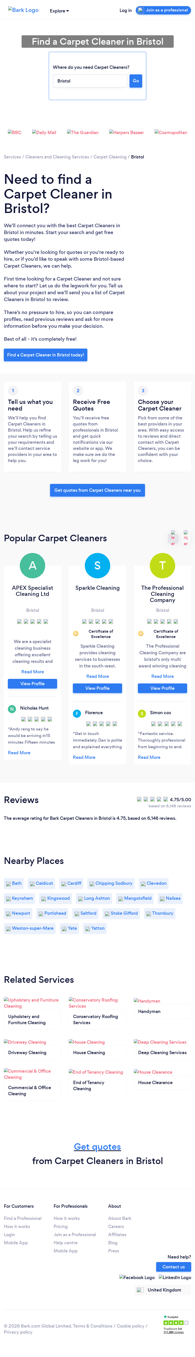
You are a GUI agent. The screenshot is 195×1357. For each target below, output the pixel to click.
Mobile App (16, 1243)
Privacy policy (18, 1332)
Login (9, 1235)
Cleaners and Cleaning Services (57, 157)
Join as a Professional (75, 1235)
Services (12, 157)
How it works (17, 1226)
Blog (113, 1243)
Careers (116, 1226)
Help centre (66, 1243)
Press (113, 1251)
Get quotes (97, 1146)
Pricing (61, 1226)
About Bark (119, 1218)
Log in (126, 10)
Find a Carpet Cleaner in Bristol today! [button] (45, 355)
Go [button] (136, 81)
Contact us (173, 1267)
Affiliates (117, 1235)
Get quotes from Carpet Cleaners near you (97, 490)
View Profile (32, 684)
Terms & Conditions (92, 1326)
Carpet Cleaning (110, 157)
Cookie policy (130, 1326)
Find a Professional (22, 1218)
